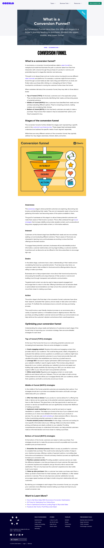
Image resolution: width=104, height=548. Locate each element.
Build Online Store (95, 3)
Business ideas (38, 520)
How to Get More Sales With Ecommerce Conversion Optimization (48, 500)
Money (66, 522)
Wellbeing (67, 526)
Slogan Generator (84, 522)
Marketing (37, 528)
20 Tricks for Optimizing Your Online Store (41, 502)
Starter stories (53, 526)
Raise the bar (53, 524)
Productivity (68, 524)
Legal (24, 543)
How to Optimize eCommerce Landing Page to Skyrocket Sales (47, 504)
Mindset (67, 520)
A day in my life (54, 520)
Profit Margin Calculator (86, 526)
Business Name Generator (86, 520)
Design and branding (40, 524)
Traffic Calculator (84, 524)
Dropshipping (38, 526)
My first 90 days (54, 522)
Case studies (38, 522)
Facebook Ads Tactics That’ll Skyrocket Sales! (42, 507)
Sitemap (30, 543)
